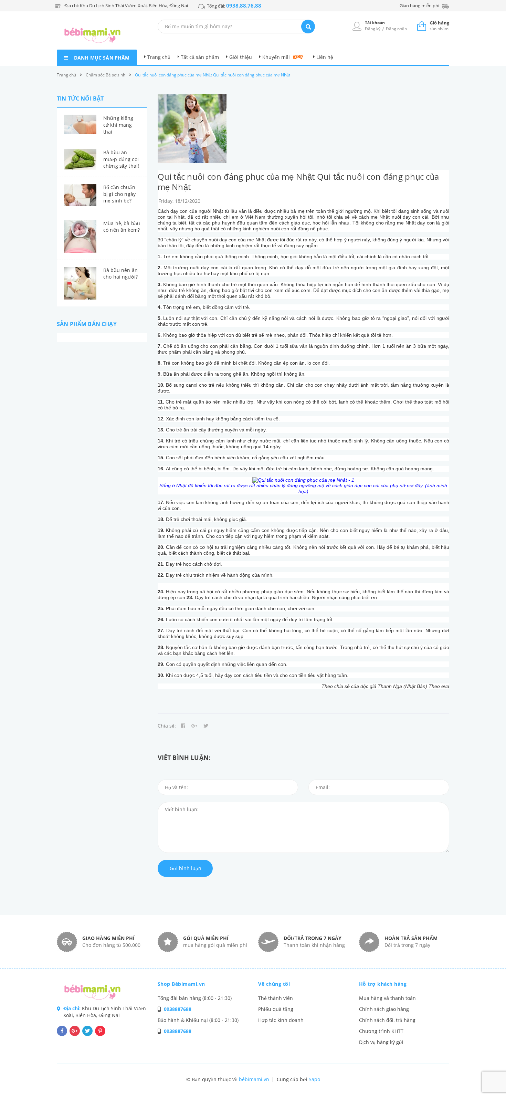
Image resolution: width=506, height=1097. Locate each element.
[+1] (194, 726)
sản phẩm (439, 26)
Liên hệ (324, 57)
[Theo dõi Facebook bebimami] (62, 1031)
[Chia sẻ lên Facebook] (183, 726)
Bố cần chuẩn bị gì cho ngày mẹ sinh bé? (119, 194)
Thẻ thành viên (275, 998)
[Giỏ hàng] (421, 26)
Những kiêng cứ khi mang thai (118, 125)
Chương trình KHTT (381, 1031)
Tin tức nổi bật (80, 98)
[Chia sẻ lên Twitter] (206, 726)
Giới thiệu (240, 57)
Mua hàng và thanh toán (387, 998)
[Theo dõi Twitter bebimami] (87, 1031)
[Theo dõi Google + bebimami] (75, 1031)
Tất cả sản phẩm (200, 57)
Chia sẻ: (167, 725)
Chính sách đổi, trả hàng (387, 1020)
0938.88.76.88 (243, 5)
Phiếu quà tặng (275, 1009)
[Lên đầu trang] (420, 1080)
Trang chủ (158, 57)
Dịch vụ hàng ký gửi (381, 1042)
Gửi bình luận (185, 868)
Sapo (314, 1079)
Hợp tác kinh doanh (281, 1020)
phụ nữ (397, 485)
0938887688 (177, 1009)
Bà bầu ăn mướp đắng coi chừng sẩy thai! (121, 159)
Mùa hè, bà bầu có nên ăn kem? (121, 226)
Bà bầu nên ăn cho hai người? (120, 273)
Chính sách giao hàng (384, 1009)
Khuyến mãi (276, 57)
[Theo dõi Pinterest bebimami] (100, 1031)
